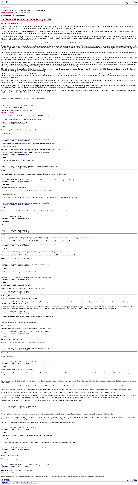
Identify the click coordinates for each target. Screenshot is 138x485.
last (13, 112)
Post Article (134, 3)
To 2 (19, 154)
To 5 (19, 204)
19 (1, 448)
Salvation (24, 122)
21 (7, 112)
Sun (23, 448)
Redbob (25, 277)
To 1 (19, 140)
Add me (3, 325)
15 (1, 348)
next (10, 112)
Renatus (24, 230)
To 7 (19, 232)
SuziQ (24, 311)
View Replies (21, 123)
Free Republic (5, 1)
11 (1, 277)
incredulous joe (27, 291)
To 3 (19, 168)
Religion (135, 1)
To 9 (19, 265)
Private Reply (13, 123)
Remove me (10, 325)
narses (24, 331)
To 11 (19, 350)
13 (1, 311)
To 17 (19, 429)
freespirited (25, 216)
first (2, 112)
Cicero (24, 406)
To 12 (19, 363)
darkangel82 (25, 180)
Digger (24, 244)
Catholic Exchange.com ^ (7, 12)
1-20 (4, 112)
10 (1, 264)
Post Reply (5, 123)
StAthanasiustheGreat (28, 166)
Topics (127, 3)
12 (1, 291)
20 (1, 465)
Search (8, 3)
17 (1, 406)
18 (1, 428)
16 (1, 362)
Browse (3, 3)
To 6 (19, 218)
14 (1, 331)
